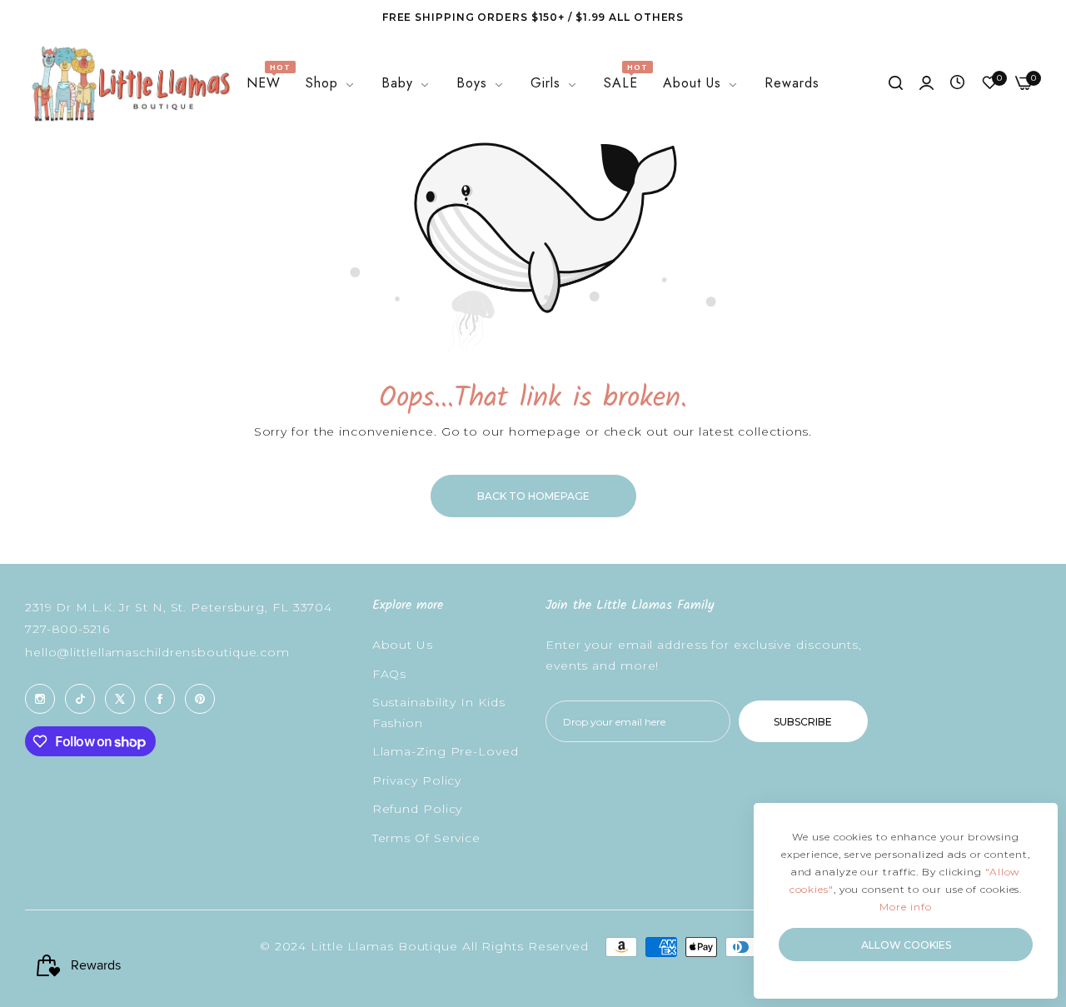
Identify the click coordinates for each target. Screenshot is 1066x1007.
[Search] (896, 83)
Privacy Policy (417, 780)
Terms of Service (426, 837)
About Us (402, 645)
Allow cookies (906, 945)
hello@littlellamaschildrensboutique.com (157, 652)
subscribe (803, 721)
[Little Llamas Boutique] (129, 83)
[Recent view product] (957, 83)
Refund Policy (417, 809)
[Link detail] (40, 699)
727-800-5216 (67, 628)
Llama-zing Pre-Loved (445, 752)
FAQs (389, 673)
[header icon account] (926, 83)
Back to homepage (533, 496)
